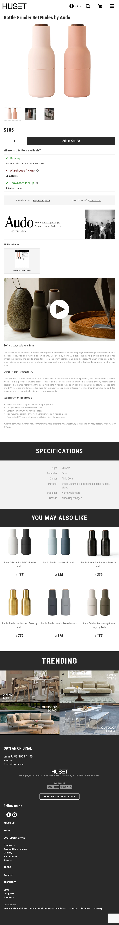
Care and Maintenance (15, 849)
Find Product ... (12, 856)
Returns (8, 860)
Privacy (73, 908)
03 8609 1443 (23, 756)
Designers (9, 893)
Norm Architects (52, 226)
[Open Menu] (112, 6)
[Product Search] (88, 6)
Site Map (98, 908)
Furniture (9, 897)
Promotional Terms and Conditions (48, 908)
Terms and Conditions (15, 908)
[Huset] (14, 5)
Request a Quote (41, 200)
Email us (8, 760)
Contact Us (95, 200)
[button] (37, 170)
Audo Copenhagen (51, 222)
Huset (7, 830)
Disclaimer (85, 908)
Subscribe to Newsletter (59, 797)
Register (8, 875)
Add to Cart (69, 141)
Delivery (8, 852)
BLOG (6, 889)
